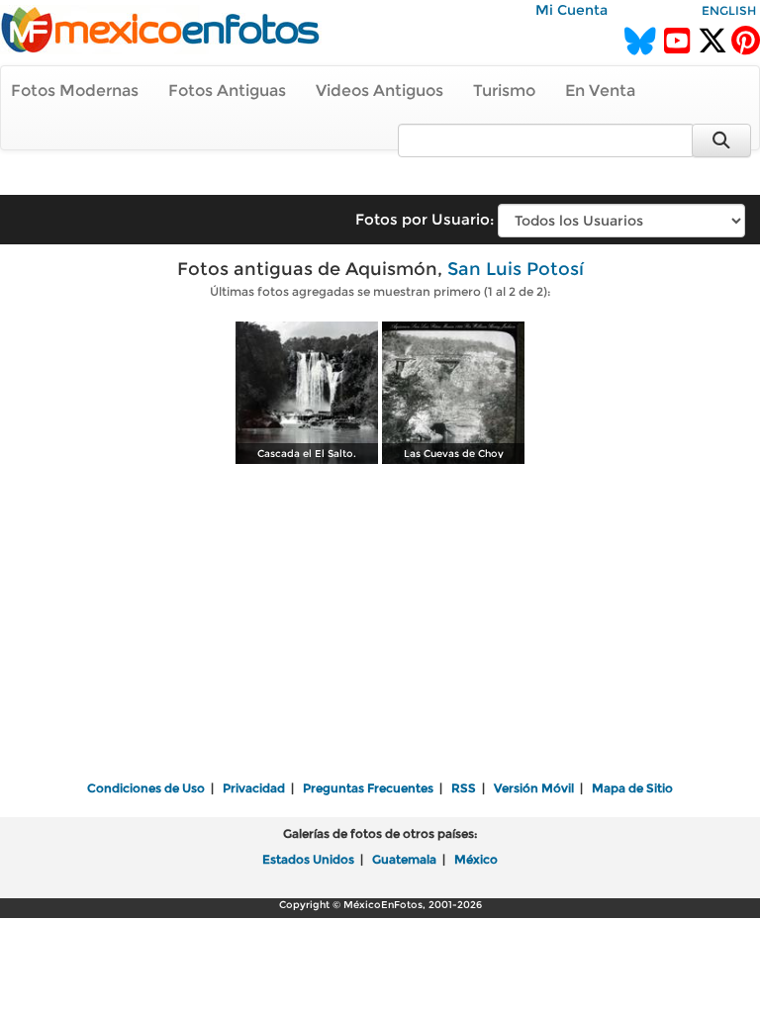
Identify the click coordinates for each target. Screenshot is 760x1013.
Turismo (504, 90)
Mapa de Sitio (632, 788)
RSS (463, 788)
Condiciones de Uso (146, 788)
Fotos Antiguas (227, 90)
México (476, 859)
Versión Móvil (534, 788)
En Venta (600, 90)
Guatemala (404, 859)
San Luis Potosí (515, 269)
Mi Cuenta (571, 10)
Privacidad (254, 788)
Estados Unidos (308, 859)
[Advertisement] (380, 624)
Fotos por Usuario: (424, 219)
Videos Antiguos (379, 90)
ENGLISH (729, 10)
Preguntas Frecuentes (368, 788)
